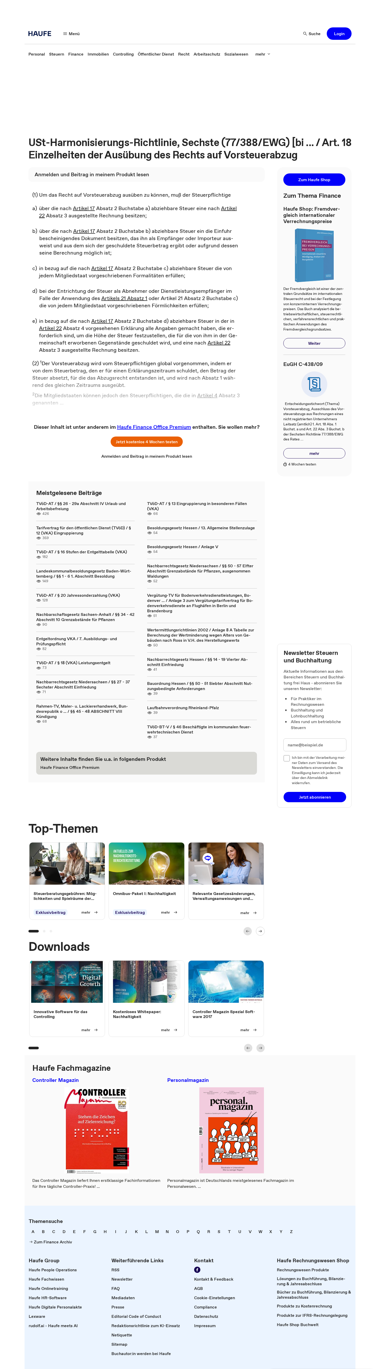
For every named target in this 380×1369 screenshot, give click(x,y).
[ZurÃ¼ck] (248, 931)
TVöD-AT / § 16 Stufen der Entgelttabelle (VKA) (81, 551)
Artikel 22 (50, 328)
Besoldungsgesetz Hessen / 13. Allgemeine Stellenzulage (201, 527)
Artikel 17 (84, 208)
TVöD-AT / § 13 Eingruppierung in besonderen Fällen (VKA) (197, 506)
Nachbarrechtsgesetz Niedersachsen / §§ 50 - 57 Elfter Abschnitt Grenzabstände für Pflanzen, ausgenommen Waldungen (200, 571)
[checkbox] (287, 758)
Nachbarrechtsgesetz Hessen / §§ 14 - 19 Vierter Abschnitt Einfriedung (197, 662)
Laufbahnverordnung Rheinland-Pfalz (183, 707)
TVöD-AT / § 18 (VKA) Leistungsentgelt (73, 662)
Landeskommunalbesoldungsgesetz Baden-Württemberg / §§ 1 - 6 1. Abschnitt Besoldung (83, 573)
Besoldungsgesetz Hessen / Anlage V (182, 546)
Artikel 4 (207, 395)
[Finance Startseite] (41, 33)
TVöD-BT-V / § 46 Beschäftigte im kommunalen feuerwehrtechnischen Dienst (199, 729)
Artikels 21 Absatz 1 (124, 298)
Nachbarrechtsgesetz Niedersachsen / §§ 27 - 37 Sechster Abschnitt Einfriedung (83, 684)
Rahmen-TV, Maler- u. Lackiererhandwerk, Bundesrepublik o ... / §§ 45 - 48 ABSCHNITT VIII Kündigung (82, 711)
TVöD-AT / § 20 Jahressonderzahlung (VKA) (78, 595)
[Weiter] (260, 931)
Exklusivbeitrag (50, 912)
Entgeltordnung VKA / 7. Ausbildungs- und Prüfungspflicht (76, 641)
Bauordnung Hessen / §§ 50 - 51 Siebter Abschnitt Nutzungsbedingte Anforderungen (200, 686)
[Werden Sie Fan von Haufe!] (197, 1270)
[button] (339, 33)
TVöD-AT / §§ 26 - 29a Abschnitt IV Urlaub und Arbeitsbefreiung (81, 506)
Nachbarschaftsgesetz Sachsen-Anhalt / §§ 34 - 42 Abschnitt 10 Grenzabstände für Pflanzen (85, 617)
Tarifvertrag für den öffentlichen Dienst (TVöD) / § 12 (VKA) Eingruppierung (83, 530)
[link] (36, 54)
